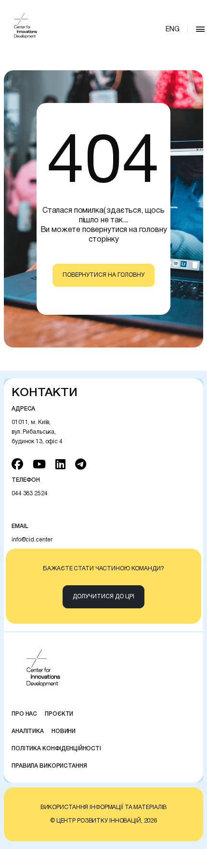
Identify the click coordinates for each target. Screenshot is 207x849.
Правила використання (49, 766)
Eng (173, 29)
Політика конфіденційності (56, 748)
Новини (64, 731)
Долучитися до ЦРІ (103, 596)
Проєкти (59, 714)
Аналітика (28, 731)
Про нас (24, 714)
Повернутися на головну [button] (103, 275)
